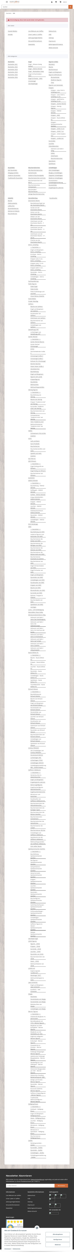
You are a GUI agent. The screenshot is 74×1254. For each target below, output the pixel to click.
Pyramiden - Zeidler (36, 1150)
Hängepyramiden (13, 173)
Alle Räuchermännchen (35, 170)
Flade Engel (34, 286)
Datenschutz (52, 31)
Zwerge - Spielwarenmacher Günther (36, 934)
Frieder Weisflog (33, 301)
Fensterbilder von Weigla (38, 1002)
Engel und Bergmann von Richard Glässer (37, 704)
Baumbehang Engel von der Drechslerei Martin (38, 204)
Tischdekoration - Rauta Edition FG (38, 685)
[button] (52, 2)
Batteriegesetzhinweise (56, 44)
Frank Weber (32, 299)
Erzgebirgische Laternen (56, 188)
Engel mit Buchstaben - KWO (35, 75)
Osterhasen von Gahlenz (38, 318)
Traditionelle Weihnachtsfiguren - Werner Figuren (37, 1099)
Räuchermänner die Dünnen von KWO (37, 549)
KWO (29, 527)
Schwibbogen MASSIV (37, 763)
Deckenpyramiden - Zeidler (36, 1144)
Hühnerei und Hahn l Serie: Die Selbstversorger (37, 624)
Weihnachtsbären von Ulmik (37, 965)
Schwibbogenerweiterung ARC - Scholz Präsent (38, 766)
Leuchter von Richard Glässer (37, 717)
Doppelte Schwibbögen (56, 175)
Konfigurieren (58, 1239)
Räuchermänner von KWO (37, 562)
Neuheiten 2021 (13, 64)
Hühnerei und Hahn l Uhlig (57, 149)
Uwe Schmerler (33, 982)
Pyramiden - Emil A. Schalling (36, 273)
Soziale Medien (12, 31)
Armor (32, 349)
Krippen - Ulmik (35, 946)
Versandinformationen (35, 41)
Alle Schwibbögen (54, 170)
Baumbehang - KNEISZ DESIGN (37, 486)
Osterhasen (54, 156)
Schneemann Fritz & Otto (38, 433)
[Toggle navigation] (7, 1)
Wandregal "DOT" (36, 975)
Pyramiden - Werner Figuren (37, 1085)
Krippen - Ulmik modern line (58, 135)
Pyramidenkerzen (13, 208)
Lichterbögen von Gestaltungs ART (36, 333)
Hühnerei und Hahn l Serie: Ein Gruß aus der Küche (38, 630)
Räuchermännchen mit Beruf (35, 181)
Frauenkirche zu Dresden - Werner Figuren (36, 1047)
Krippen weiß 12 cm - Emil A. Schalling (37, 269)
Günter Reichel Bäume (37, 342)
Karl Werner (32, 458)
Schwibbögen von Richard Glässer (36, 740)
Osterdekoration (54, 146)
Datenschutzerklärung (37, 1179)
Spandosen (52, 161)
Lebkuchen (11, 206)
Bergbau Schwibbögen (55, 173)
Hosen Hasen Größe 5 (37, 366)
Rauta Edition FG (33, 652)
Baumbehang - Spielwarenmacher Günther (36, 856)
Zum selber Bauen (36, 846)
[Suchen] (70, 7)
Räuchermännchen (56, 158)
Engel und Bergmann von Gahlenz (37, 310)
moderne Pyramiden (14, 175)
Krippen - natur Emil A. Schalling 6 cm (58, 91)
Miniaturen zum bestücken (35, 795)
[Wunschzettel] (56, 2)
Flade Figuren (32, 284)
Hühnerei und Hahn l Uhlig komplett (37, 649)
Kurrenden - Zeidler (37, 1147)
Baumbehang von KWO (37, 532)
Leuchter (51, 143)
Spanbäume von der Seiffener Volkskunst (37, 838)
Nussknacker (53, 198)
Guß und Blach (35, 441)
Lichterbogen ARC (36, 758)
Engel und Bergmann (55, 72)
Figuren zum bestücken (56, 85)
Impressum (52, 41)
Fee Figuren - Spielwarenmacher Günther (36, 862)
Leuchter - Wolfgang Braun (37, 1121)
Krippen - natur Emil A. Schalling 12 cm (58, 95)
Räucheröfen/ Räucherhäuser (33, 190)
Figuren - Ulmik (35, 944)
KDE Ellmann (32, 461)
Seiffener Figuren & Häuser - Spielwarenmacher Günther (36, 926)
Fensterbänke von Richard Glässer (36, 708)
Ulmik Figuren (32, 941)
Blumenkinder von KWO (38, 590)
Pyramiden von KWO (37, 577)
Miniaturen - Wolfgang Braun (37, 1126)
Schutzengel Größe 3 (37, 356)
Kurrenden (52, 141)
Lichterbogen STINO (37, 760)
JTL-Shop (64, 1251)
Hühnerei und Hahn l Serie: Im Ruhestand (37, 635)
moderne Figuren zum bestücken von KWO (37, 535)
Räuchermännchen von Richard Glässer (38, 735)
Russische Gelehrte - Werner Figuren (37, 1089)
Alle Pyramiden (12, 170)
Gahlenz (30, 304)
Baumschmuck (53, 69)
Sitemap (51, 38)
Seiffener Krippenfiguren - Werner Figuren (38, 1094)
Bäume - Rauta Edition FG (37, 658)
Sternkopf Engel (33, 938)
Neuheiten (34, 996)
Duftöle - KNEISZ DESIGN (38, 494)
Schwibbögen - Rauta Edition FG (37, 676)
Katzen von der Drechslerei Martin (36, 213)
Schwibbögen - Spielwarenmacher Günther (36, 919)
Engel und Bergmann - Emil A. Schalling (37, 251)
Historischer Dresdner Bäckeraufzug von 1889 (37, 1076)
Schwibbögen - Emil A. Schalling (37, 277)
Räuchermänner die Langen (37, 827)
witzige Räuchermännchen (36, 194)
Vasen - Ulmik (35, 961)
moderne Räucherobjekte (36, 175)
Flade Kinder (34, 289)
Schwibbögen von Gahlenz (36, 326)
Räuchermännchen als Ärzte (36, 178)
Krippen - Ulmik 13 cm (57, 129)
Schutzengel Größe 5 (37, 358)
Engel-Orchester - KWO (35, 78)
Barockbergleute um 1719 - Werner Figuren (37, 1022)
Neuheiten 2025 (13, 75)
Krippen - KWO (55, 115)
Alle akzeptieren (58, 1234)
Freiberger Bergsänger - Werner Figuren (38, 1052)
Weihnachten (35, 384)
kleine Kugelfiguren (36, 785)
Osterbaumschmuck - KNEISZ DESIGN (37, 511)
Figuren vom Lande (36, 377)
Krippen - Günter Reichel (58, 104)
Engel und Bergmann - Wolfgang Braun (37, 1114)
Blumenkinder (55, 77)
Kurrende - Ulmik (36, 949)
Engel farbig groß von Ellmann (37, 467)
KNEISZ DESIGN (33, 480)
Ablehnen (58, 1244)
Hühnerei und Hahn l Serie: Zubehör (37, 644)
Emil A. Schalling (33, 245)
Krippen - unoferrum (57, 138)
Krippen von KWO (36, 585)
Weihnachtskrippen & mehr (37, 979)
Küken (53, 153)
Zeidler (30, 1140)
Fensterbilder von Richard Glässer (36, 713)
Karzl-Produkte (35, 444)
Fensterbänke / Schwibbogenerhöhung (56, 181)
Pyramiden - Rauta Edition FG (36, 672)
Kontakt (10, 34)
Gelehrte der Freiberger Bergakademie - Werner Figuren (38, 1058)
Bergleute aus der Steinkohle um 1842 (36, 1033)
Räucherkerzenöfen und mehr (38, 450)
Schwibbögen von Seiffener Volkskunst (37, 834)
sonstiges (33, 607)
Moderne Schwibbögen (56, 178)
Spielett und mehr (36, 453)
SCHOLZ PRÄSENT (33, 748)
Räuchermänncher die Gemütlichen (37, 822)
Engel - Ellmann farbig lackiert (35, 65)
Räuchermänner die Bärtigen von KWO (37, 544)
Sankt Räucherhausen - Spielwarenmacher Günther (38, 907)
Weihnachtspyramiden (37, 387)
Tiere (52, 82)
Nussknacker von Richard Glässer (36, 722)
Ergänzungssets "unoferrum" (35, 972)
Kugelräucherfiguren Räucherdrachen (37, 788)
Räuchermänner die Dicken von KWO (37, 540)
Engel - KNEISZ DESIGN (35, 69)
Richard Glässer (33, 689)
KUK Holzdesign (33, 524)
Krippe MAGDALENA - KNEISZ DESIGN (37, 498)
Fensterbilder (53, 185)
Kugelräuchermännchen (38, 792)
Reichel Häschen (36, 364)
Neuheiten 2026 (13, 77)
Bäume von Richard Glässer (36, 699)
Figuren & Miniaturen (55, 75)
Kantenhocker (32, 173)
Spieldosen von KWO (37, 604)
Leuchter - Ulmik (35, 951)
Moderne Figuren (56, 80)
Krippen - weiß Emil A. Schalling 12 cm (57, 100)
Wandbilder (34, 382)
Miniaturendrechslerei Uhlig (36, 615)
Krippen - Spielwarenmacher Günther (56, 124)
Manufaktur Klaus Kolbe (35, 612)
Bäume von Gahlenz (37, 306)
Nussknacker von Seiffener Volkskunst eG (38, 800)
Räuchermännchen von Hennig (38, 412)
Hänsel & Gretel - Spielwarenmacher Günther (36, 875)
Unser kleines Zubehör (37, 296)
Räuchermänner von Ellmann (37, 474)
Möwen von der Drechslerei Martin (36, 217)
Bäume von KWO (36, 588)
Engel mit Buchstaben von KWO (37, 567)
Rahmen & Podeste (13, 211)
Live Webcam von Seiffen (35, 31)
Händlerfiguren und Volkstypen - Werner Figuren (37, 1064)
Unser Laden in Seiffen (35, 34)
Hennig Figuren (33, 390)
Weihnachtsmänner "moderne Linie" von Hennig (37, 426)
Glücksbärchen (35, 369)
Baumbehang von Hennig (36, 396)
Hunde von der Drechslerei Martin (36, 208)
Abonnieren (61, 1186)
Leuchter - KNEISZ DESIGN (36, 507)
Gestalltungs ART (33, 329)
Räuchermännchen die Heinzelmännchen (37, 804)
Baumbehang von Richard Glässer (36, 695)
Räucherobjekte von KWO (37, 601)
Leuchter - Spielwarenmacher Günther (36, 887)
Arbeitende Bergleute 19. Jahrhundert (38, 1017)
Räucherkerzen (12, 213)
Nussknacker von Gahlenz (36, 314)
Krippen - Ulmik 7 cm (57, 131)
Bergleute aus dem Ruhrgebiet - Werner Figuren (37, 1027)
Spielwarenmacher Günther (36, 849)
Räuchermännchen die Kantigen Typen (37, 809)
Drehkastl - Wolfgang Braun (37, 1110)
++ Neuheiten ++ (36, 247)
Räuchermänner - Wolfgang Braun (36, 1137)
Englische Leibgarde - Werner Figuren (37, 1037)
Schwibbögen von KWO (37, 580)
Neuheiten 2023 (13, 69)
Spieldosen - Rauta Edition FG (36, 681)
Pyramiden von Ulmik (37, 954)
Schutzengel (32, 81)
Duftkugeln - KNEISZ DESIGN (37, 491)
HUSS (30, 438)
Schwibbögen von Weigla (38, 1009)
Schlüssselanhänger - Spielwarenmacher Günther (37, 913)
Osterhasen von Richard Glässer (38, 726)
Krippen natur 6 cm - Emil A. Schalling (37, 260)
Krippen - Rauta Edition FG (58, 119)
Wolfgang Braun (33, 1104)
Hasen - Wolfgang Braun (38, 1118)
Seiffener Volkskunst (34, 770)
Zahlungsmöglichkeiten (35, 38)
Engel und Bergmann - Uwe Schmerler (37, 986)
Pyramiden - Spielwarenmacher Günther (36, 894)
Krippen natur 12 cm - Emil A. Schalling (37, 264)
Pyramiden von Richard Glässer (38, 731)
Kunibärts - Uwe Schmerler (35, 990)
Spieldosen (52, 163)
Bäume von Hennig (36, 399)
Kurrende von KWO (36, 593)
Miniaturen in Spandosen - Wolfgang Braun (37, 1131)
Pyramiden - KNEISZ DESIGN (37, 516)
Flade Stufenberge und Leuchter (37, 292)
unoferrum (31, 968)
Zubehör (33, 436)
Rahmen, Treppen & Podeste (37, 596)
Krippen (51, 88)
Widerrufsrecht (53, 48)
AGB (50, 34)
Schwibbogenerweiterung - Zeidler (38, 1156)
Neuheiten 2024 (13, 72)
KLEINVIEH (31, 478)
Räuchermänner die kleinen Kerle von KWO (37, 553)
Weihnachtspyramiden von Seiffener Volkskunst (38, 843)
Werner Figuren (33, 1011)
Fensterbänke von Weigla (38, 999)
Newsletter (31, 44)
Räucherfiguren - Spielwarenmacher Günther (36, 900)
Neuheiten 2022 (13, 67)
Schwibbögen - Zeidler (37, 1153)
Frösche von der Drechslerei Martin (36, 241)
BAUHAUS (52, 64)
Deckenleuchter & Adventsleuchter (36, 776)
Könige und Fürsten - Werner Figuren (37, 1080)
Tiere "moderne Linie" (37, 422)
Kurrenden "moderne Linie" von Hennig (37, 407)
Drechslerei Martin (34, 201)
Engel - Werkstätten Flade (36, 71)
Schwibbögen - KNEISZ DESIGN (37, 520)
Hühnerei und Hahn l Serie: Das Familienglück (38, 618)
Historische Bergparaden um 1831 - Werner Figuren (38, 1071)
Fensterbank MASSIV (37, 755)
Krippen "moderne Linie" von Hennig (38, 403)
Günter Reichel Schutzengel (35, 345)
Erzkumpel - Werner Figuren (37, 1042)
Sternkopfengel (33, 84)
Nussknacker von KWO (37, 582)
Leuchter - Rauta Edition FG (38, 667)
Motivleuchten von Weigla (36, 1005)
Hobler (30, 431)
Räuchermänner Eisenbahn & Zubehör (37, 558)
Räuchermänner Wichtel (38, 830)
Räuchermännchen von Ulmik (38, 957)
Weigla (30, 994)
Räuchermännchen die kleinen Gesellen (37, 813)
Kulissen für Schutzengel (38, 361)
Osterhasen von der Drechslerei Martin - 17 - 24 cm (38, 235)
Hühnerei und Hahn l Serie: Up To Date (37, 640)
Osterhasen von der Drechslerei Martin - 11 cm (37, 229)
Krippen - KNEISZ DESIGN (56, 112)
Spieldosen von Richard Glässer (38, 744)
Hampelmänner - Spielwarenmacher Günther (36, 868)
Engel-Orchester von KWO (37, 571)
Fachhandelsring (33, 281)
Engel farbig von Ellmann (38, 471)
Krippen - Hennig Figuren (56, 107)
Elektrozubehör (12, 203)
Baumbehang (35, 371)
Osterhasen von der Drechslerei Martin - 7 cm (37, 223)
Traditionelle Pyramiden (15, 178)
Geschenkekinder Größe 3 (38, 352)
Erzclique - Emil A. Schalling (36, 255)
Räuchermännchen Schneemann (34, 186)
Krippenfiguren (35, 379)
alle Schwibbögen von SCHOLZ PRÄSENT (37, 751)
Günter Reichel (32, 336)
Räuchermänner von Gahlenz (37, 321)
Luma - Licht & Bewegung (36, 610)
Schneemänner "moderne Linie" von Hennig (37, 417)
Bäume (51, 67)
